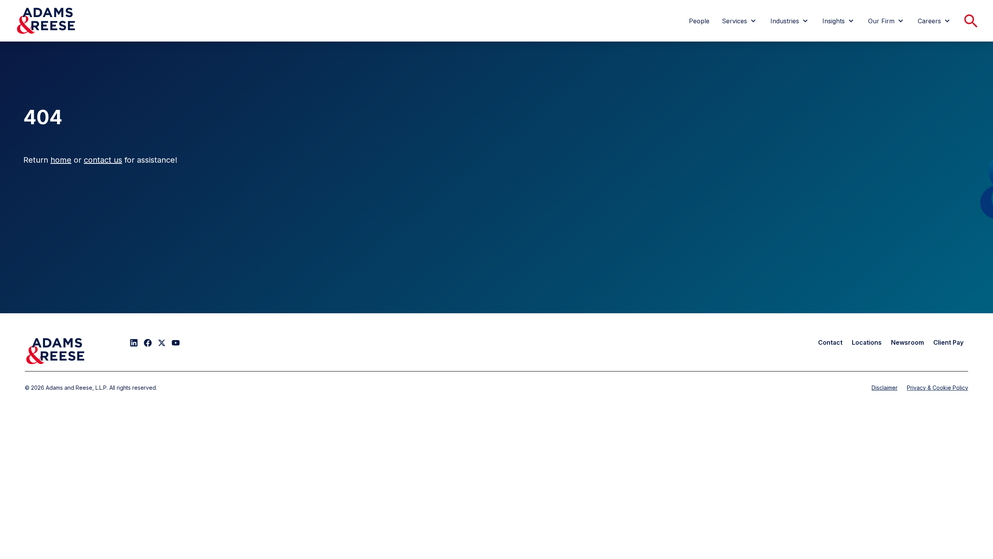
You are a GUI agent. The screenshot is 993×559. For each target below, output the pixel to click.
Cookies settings (512, 91)
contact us (103, 160)
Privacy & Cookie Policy (937, 387)
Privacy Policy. (606, 48)
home (60, 160)
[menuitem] (699, 21)
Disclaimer (885, 387)
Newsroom (907, 342)
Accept (574, 91)
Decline (637, 91)
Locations (867, 342)
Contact (830, 342)
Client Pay (948, 342)
